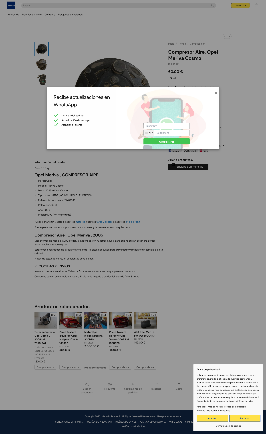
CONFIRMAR (166, 141)
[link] (228, 425)
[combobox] (149, 133)
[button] (212, 418)
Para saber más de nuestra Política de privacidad (221, 406)
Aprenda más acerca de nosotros (213, 410)
